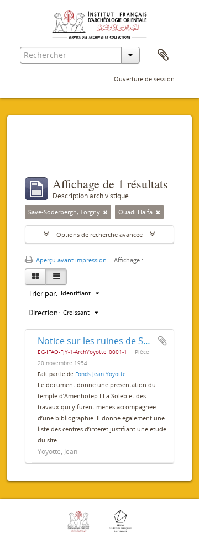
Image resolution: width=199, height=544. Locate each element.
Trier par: (42, 293)
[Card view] (35, 276)
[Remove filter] (105, 212)
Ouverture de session (144, 79)
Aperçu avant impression (70, 260)
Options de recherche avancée (99, 234)
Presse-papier (163, 55)
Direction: (44, 313)
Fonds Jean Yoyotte (100, 374)
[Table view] (56, 276)
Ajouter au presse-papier (162, 340)
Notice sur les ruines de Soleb (99, 341)
